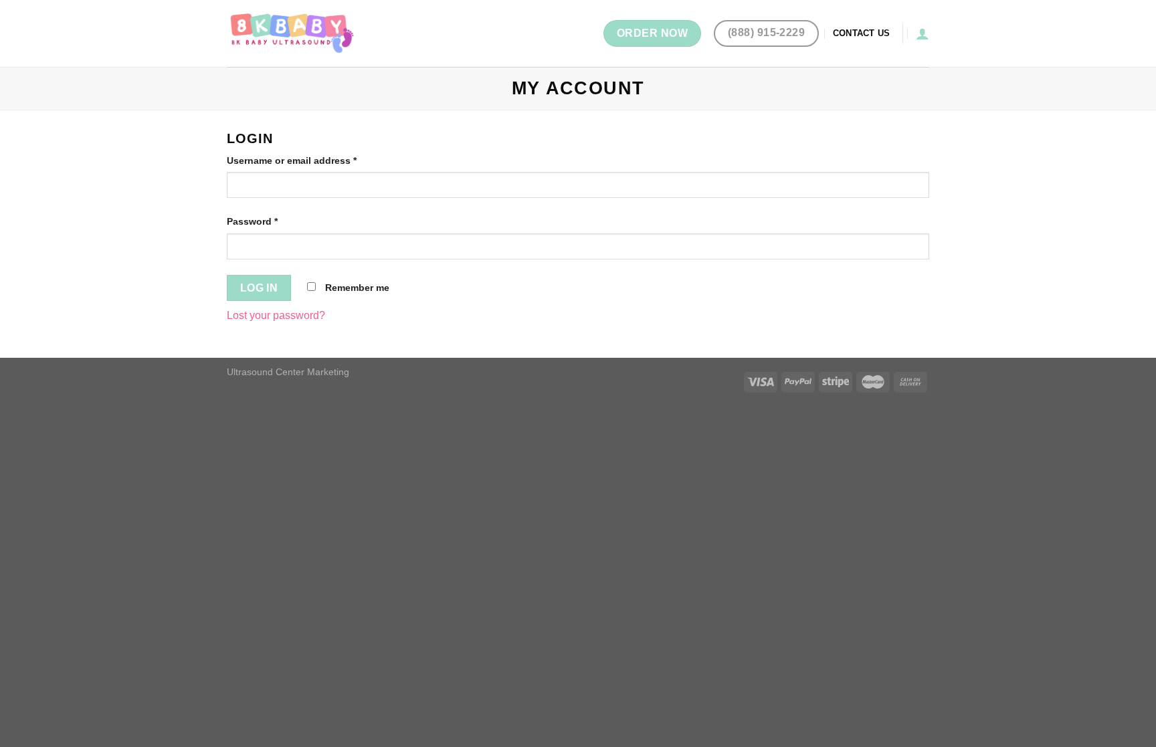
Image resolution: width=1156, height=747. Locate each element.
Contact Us (861, 33)
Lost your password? (276, 315)
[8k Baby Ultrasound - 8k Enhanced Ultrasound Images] (294, 33)
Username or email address (292, 160)
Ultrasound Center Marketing (288, 371)
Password (252, 221)
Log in (259, 288)
